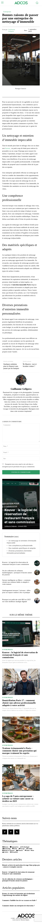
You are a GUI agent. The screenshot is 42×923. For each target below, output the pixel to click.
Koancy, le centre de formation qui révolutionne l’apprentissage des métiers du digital (18, 894)
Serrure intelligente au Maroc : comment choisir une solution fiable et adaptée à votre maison (16, 582)
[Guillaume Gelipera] (21, 380)
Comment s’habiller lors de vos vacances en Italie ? (19, 900)
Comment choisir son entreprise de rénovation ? (18, 906)
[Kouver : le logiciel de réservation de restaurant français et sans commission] (21, 504)
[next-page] (36, 482)
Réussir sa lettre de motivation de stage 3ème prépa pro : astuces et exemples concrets (21, 866)
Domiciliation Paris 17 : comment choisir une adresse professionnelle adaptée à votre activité (19, 702)
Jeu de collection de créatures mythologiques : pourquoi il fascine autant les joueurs (17, 573)
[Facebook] (4, 831)
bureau (7, 148)
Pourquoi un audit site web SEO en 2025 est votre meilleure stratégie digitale (16, 600)
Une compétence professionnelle (20, 545)
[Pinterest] (10, 831)
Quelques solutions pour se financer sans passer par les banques (11, 366)
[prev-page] (31, 482)
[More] (33, 93)
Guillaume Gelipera (11, 30)
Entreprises (7, 12)
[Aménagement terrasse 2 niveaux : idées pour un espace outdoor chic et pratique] (37, 591)
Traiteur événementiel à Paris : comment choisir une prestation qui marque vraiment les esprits (19, 750)
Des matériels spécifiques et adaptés (22, 548)
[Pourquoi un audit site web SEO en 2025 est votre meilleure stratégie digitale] (37, 600)
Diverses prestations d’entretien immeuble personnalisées (19, 552)
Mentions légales (25, 920)
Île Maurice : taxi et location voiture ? (30, 365)
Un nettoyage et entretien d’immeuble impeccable (21, 542)
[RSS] (16, 831)
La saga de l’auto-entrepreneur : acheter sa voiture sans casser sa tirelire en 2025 (18, 798)
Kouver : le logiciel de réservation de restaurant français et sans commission (20, 516)
